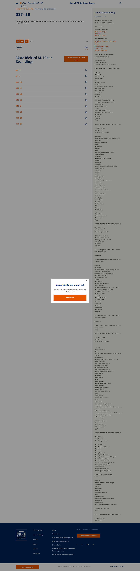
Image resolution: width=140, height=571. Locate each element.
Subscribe (70, 298)
